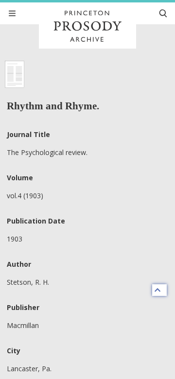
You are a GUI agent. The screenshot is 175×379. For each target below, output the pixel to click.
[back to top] (159, 290)
